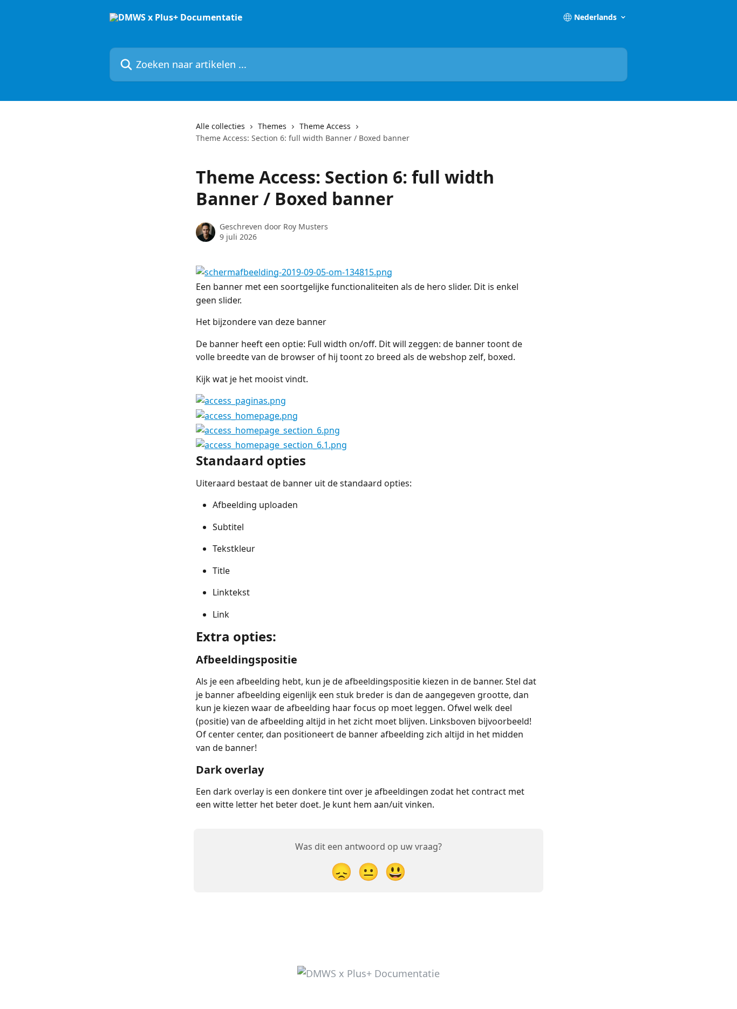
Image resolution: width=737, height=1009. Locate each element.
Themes (272, 126)
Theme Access (325, 126)
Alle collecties (220, 126)
